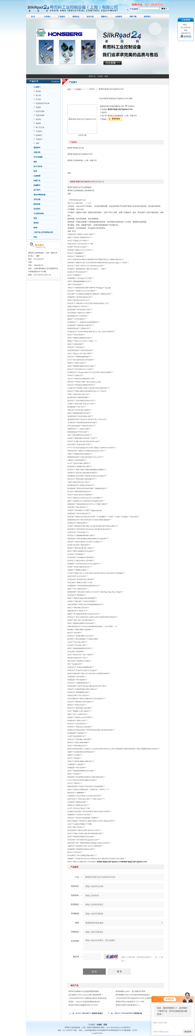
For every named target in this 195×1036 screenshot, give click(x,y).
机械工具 (37, 181)
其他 (35, 218)
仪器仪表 (37, 152)
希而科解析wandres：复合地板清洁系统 (130, 991)
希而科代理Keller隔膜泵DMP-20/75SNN (83, 1005)
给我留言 (131, 106)
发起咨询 (187, 1032)
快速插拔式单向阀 (42, 103)
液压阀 (38, 91)
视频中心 (104, 17)
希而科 (36, 223)
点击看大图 (82, 135)
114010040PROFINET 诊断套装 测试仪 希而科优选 (87, 998)
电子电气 (37, 190)
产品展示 (61, 17)
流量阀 (38, 107)
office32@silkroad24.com (42, 275)
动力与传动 (38, 166)
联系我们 (147, 17)
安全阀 (38, 99)
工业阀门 (37, 87)
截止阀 (38, 95)
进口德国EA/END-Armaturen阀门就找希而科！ (86, 995)
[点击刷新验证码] (111, 956)
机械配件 (37, 185)
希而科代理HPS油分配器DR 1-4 (127, 1005)
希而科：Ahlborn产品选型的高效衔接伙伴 (84, 1002)
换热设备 (37, 204)
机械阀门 (39, 135)
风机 (35, 237)
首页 (69, 89)
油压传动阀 (40, 111)
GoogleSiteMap (97, 1033)
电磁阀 (38, 123)
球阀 (37, 143)
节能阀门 (39, 139)
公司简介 (47, 17)
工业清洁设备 (39, 213)
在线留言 (118, 17)
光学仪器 (37, 199)
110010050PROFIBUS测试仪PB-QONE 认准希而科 (134, 998)
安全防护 (37, 209)
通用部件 (37, 148)
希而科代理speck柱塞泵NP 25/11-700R (130, 1002)
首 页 (33, 17)
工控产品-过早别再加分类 (43, 232)
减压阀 (38, 119)
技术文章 (90, 17)
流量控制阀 (40, 115)
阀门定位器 (40, 127)
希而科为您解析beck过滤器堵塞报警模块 (84, 991)
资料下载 (133, 17)
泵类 (35, 171)
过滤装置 (37, 176)
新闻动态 (76, 17)
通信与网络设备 (40, 195)
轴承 (35, 162)
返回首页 (126, 1027)
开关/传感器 (38, 157)
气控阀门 (39, 131)
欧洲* (36, 228)
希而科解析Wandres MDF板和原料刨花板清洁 (133, 995)
